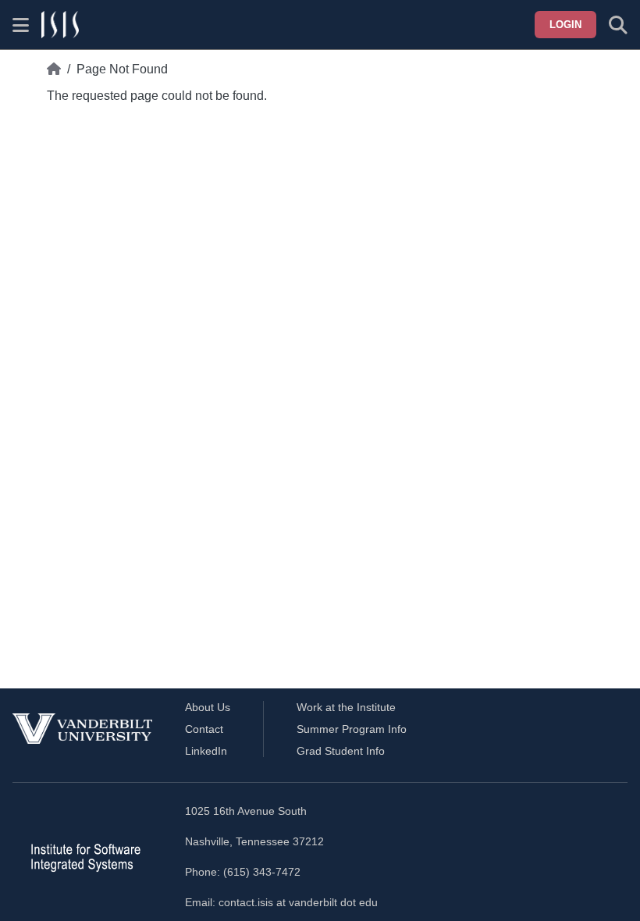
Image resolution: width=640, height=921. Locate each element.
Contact (204, 729)
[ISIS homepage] (60, 25)
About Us (207, 707)
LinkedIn (206, 751)
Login (565, 24)
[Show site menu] (20, 25)
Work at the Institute (346, 707)
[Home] (54, 69)
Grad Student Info (341, 751)
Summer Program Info (352, 729)
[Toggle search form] (618, 25)
